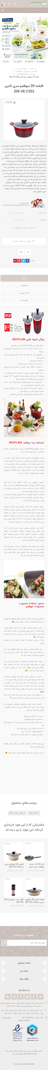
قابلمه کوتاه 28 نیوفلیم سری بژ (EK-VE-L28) (34, 901)
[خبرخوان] (8, 997)
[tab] (24, 278)
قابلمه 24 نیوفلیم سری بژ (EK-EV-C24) (14, 865)
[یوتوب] (27, 997)
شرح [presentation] (24, 278)
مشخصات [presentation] (24, 285)
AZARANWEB (29, 1064)
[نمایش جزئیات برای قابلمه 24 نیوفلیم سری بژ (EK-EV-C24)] (14, 852)
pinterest (19, 261)
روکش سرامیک (18, 813)
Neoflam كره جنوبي (16, 213)
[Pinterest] (21, 997)
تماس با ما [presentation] (24, 300)
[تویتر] (40, 997)
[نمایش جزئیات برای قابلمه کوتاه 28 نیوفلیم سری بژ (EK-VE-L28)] (34, 887)
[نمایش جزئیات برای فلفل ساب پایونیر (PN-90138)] (14, 887)
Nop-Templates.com (29, 1060)
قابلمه (34, 813)
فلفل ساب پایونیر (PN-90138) (14, 901)
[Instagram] (14, 997)
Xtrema (19, 485)
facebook (27, 261)
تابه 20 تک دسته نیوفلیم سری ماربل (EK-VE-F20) (36, 867)
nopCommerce (29, 1057)
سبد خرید (3, 4)
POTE (38, 485)
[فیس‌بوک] (34, 997)
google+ (15, 261)
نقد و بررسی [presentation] (24, 293)
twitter (23, 261)
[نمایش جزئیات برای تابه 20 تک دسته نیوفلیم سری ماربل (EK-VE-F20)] (34, 852)
